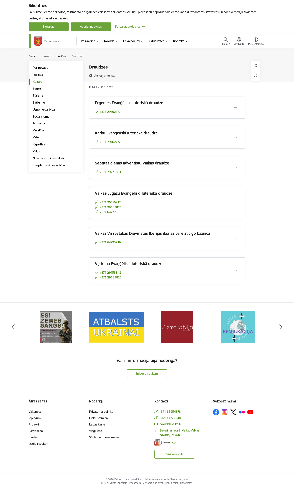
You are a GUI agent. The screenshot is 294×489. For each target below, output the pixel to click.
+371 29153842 (110, 272)
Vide (36, 137)
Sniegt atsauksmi (147, 373)
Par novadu (40, 68)
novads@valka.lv (170, 424)
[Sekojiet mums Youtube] (250, 411)
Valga (36, 151)
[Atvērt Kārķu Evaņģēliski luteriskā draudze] (235, 138)
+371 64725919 (110, 242)
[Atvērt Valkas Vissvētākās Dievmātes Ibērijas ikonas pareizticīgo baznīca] (235, 238)
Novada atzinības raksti (48, 158)
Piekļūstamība (98, 418)
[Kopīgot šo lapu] (255, 76)
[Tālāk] (281, 327)
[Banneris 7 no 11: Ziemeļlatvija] (177, 327)
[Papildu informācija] (173, 442)
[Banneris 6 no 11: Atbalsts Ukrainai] (116, 327)
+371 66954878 (170, 411)
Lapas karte (97, 424)
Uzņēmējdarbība (44, 109)
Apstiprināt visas (91, 26)
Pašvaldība (36, 431)
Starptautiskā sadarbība (49, 165)
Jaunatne (39, 123)
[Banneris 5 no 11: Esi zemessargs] (56, 327)
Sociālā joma (41, 116)
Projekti (34, 424)
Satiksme (39, 102)
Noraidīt (48, 26)
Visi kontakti (174, 454)
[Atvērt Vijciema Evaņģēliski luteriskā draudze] (235, 271)
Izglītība (38, 75)
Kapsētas (39, 144)
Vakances (35, 411)
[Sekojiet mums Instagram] (225, 412)
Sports (37, 89)
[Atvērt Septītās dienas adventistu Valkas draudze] (235, 168)
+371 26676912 (110, 202)
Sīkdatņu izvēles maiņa (104, 437)
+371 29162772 (110, 112)
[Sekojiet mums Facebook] (216, 412)
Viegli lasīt (95, 431)
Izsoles (33, 437)
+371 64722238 (170, 418)
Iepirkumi (35, 418)
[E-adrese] (162, 442)
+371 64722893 (110, 212)
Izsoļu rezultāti (38, 444)
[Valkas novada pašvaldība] (46, 41)
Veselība (38, 130)
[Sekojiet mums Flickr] (242, 411)
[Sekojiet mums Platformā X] (233, 412)
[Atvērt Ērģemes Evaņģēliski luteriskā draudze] (235, 108)
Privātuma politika (101, 411)
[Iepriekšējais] (13, 327)
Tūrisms (38, 95)
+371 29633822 (111, 207)
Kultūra (38, 82)
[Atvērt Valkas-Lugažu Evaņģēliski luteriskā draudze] (235, 203)
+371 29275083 (110, 172)
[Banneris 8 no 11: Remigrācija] (238, 327)
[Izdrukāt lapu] (255, 66)
